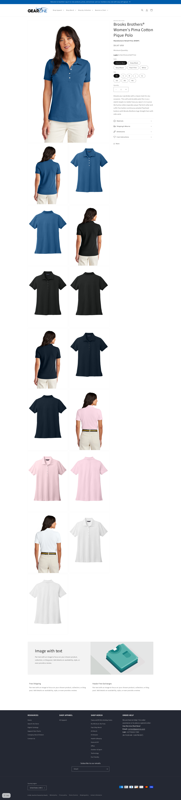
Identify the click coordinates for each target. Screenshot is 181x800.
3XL (125, 81)
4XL (132, 81)
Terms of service (73, 795)
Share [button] (118, 144)
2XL (117, 81)
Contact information (96, 795)
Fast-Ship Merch (96, 727)
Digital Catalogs (33, 727)
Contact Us (31, 738)
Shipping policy (84, 795)
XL (142, 76)
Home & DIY (95, 742)
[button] (58, 10)
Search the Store (33, 724)
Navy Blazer (120, 68)
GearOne (34, 795)
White (144, 68)
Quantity (116, 85)
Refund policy (53, 795)
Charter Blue (120, 63)
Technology (95, 753)
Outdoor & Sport (96, 749)
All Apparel (63, 720)
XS (116, 76)
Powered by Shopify (42, 795)
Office (93, 746)
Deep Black (134, 63)
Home (30, 720)
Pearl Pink (133, 68)
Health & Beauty (96, 738)
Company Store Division (36, 735)
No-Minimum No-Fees (98, 724)
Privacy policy (63, 795)
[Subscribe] (107, 769)
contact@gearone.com (136, 729)
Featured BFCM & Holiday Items (101, 720)
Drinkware (94, 735)
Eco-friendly (95, 757)
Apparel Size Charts (34, 731)
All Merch (94, 731)
